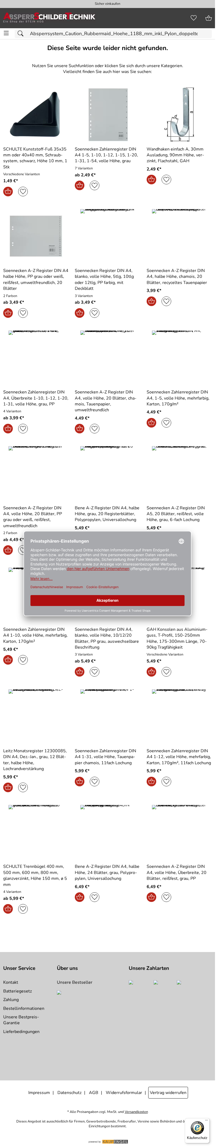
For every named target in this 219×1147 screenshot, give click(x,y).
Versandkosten (136, 1112)
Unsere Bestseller (74, 982)
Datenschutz (69, 1093)
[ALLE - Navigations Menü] (6, 33)
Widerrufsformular (124, 1093)
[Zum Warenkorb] (208, 18)
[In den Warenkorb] (8, 191)
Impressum (39, 1093)
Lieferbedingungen (21, 1032)
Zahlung (11, 1000)
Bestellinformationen (23, 1008)
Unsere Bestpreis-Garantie (21, 1020)
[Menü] (206, 1121)
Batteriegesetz (17, 991)
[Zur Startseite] (49, 18)
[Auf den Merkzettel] (23, 191)
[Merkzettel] (193, 18)
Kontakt (10, 982)
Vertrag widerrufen (168, 1093)
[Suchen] (22, 33)
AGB (93, 1093)
